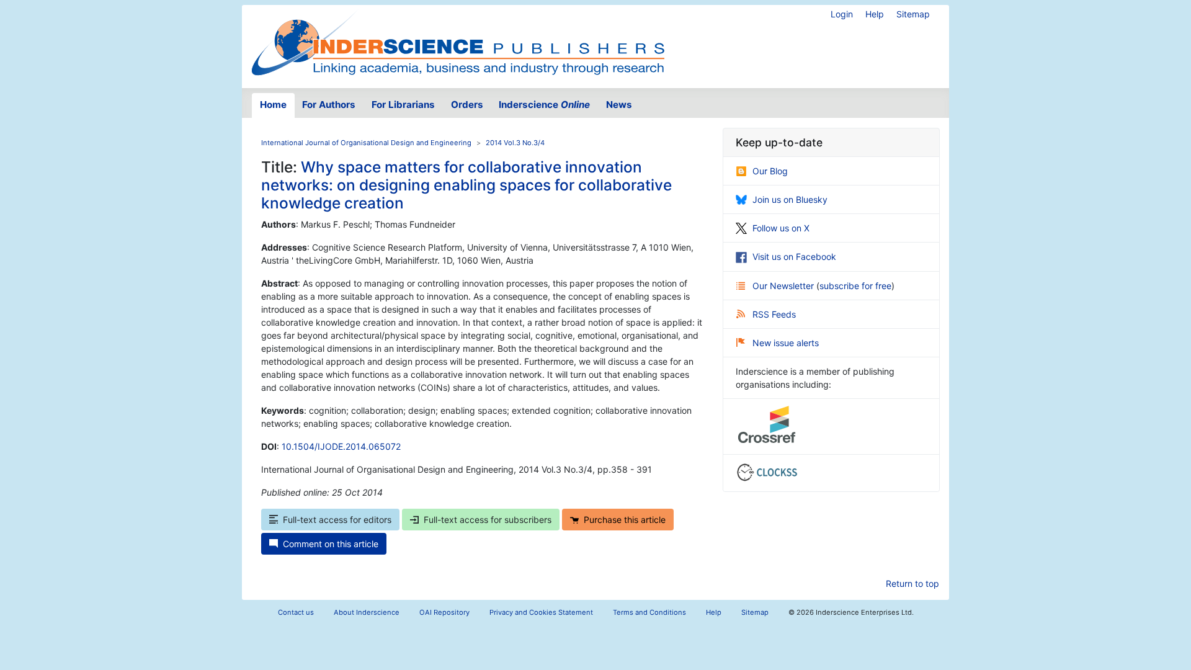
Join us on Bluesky (789, 199)
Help (874, 14)
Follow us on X (781, 228)
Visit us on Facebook (794, 256)
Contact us (296, 612)
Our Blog (770, 171)
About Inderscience (366, 612)
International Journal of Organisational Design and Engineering (366, 142)
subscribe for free (855, 285)
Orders (467, 104)
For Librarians (403, 104)
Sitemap (913, 14)
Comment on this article (330, 543)
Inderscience (544, 104)
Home (273, 104)
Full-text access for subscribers (487, 519)
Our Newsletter (784, 285)
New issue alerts (785, 342)
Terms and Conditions (649, 612)
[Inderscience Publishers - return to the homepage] (457, 41)
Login (842, 14)
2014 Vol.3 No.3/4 (515, 142)
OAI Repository (444, 612)
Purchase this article (625, 519)
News (619, 104)
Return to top (912, 583)
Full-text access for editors (337, 519)
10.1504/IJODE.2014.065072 (341, 446)
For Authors (328, 104)
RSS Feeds (774, 314)
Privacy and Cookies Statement (541, 612)
